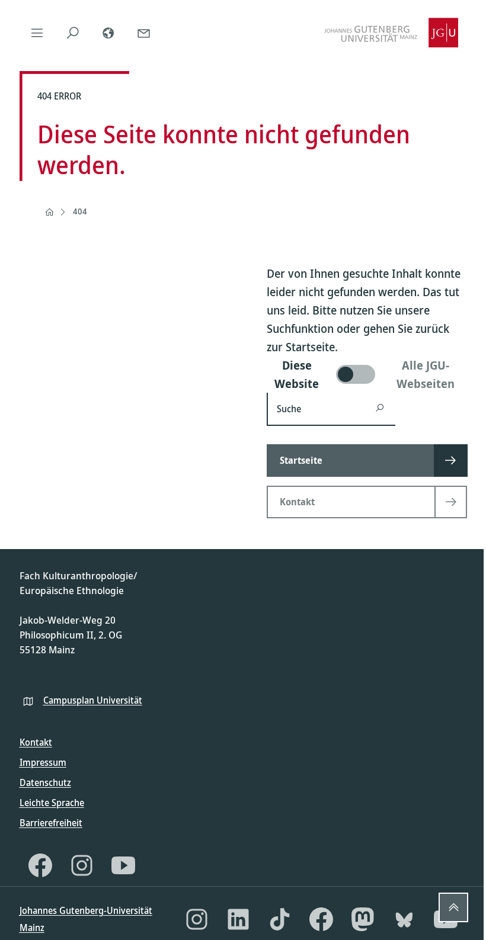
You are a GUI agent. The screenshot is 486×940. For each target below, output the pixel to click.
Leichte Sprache (52, 802)
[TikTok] (280, 919)
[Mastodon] (363, 919)
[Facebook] (40, 865)
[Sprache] (108, 32)
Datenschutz (45, 782)
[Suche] (73, 32)
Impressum (43, 762)
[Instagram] (82, 865)
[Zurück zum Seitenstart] (453, 907)
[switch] (367, 374)
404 (80, 211)
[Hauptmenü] (37, 32)
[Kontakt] (144, 32)
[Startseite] (49, 212)
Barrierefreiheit (51, 822)
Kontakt (36, 742)
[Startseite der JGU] (391, 32)
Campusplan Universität (92, 700)
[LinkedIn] (238, 919)
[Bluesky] (404, 919)
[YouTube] (123, 865)
